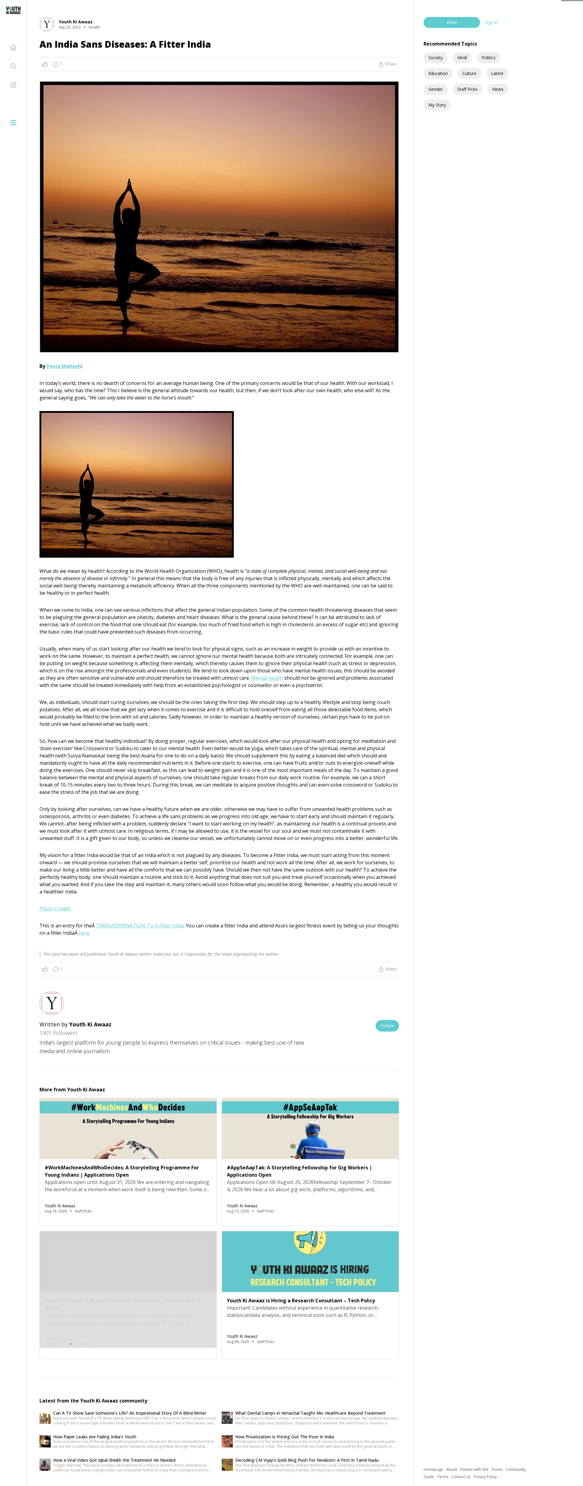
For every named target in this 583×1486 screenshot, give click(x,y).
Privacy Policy (485, 1476)
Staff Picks (467, 89)
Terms (443, 1476)
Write (452, 22)
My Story (437, 105)
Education (438, 73)
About (452, 1469)
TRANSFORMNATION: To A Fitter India (140, 925)
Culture (469, 73)
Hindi (462, 57)
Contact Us (461, 1476)
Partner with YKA (474, 1469)
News (497, 89)
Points (497, 1469)
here (84, 933)
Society (435, 57)
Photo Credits (55, 908)
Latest (497, 73)
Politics (489, 57)
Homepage (434, 1469)
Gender (435, 89)
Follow (387, 1026)
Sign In (491, 22)
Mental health (267, 678)
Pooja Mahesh (63, 366)
